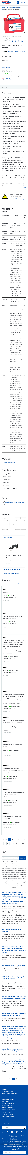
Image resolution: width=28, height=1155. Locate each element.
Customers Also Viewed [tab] (11, 573)
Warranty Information (8, 462)
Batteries (14, 7)
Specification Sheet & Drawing (14, 502)
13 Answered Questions (19, 51)
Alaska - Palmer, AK (6, 1113)
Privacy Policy (15, 1139)
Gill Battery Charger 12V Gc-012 (13, 556)
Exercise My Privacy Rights (19, 1135)
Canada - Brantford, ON (7, 1114)
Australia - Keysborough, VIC (8, 1116)
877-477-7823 (9, 1091)
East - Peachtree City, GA (7, 1111)
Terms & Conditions (22, 1138)
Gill (19, 7)
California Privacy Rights (8, 1135)
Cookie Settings (14, 1136)
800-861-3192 (14, 1093)
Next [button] (23, 553)
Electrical (9, 7)
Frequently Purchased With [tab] (12, 569)
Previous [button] (4, 553)
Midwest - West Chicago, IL (8, 1107)
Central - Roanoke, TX (7, 1105)
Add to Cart (14, 563)
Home (3, 7)
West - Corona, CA (6, 1101)
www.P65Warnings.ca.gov (17, 199)
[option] (14, 23)
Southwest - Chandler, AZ (8, 1103)
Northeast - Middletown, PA (8, 1109)
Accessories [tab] (8, 537)
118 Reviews (10, 51)
